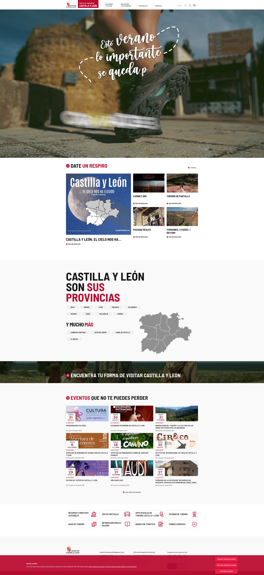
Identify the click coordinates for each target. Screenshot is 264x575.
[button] (195, 5)
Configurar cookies (226, 571)
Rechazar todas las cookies (226, 565)
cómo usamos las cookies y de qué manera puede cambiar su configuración (112, 566)
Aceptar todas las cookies (226, 559)
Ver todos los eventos (133, 492)
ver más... (193, 168)
